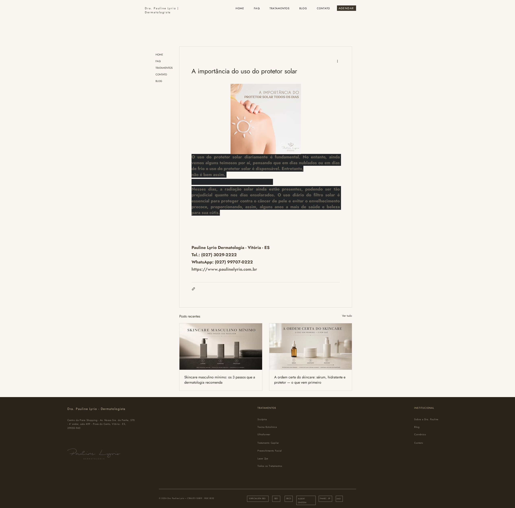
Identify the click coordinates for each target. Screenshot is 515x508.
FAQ (158, 61)
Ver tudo (347, 316)
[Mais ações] (337, 61)
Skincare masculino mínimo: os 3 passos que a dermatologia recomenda (219, 380)
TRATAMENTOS (164, 68)
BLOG (159, 81)
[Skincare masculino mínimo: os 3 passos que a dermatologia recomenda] (220, 346)
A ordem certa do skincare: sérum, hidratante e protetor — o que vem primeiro (309, 380)
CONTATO (161, 74)
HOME (159, 54)
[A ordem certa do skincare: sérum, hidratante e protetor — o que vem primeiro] (310, 346)
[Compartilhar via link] (193, 289)
